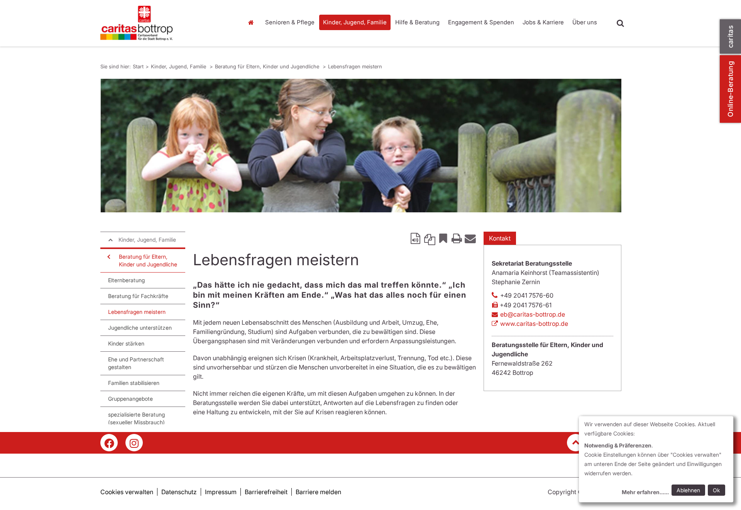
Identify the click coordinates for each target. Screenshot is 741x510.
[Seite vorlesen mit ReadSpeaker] (416, 238)
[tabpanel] (360, 145)
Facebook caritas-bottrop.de (109, 442)
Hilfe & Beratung (417, 22)
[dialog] (656, 459)
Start (252, 22)
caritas (730, 36)
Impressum (221, 492)
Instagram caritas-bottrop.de (134, 442)
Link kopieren (429, 238)
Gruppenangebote (130, 398)
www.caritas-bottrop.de (534, 323)
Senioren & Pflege (290, 22)
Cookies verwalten (126, 492)
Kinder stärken (126, 343)
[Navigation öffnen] (108, 256)
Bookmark (443, 238)
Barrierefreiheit (266, 492)
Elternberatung (126, 280)
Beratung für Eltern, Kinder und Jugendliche (268, 66)
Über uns (584, 22)
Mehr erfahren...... (645, 492)
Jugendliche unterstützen (140, 327)
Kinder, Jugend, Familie (355, 22)
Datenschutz (179, 492)
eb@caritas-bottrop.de (532, 314)
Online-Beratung (730, 89)
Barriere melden (318, 492)
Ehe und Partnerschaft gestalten (136, 363)
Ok (716, 490)
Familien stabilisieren (133, 383)
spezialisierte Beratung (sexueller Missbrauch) (136, 418)
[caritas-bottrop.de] (166, 23)
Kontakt (500, 238)
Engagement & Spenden (481, 22)
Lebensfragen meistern (355, 66)
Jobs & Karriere (543, 22)
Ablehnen (688, 490)
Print (456, 238)
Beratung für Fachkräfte (138, 296)
